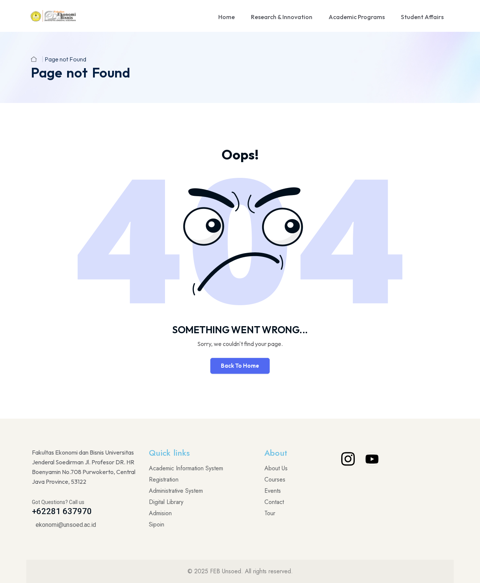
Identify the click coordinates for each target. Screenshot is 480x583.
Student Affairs (422, 17)
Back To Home (240, 365)
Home (226, 17)
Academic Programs (356, 17)
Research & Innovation (281, 17)
